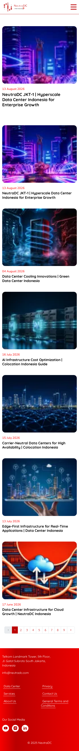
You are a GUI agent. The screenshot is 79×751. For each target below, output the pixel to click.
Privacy (47, 686)
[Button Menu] (73, 7)
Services (9, 693)
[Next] (71, 629)
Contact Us (49, 693)
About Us (10, 701)
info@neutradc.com (15, 673)
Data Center (12, 686)
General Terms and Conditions (54, 703)
